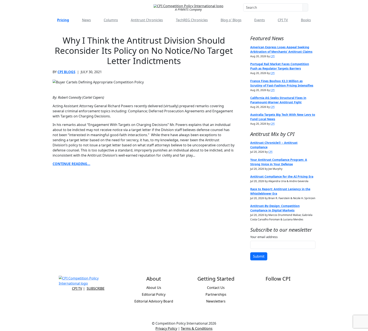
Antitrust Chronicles (147, 20)
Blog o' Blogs (231, 20)
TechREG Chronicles (192, 20)
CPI (272, 56)
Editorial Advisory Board (153, 301)
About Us (153, 287)
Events (259, 20)
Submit (258, 256)
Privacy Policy (166, 328)
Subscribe (96, 288)
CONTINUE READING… (71, 163)
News (86, 20)
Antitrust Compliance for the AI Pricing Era (281, 176)
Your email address (264, 237)
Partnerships (216, 294)
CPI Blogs (66, 72)
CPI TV (283, 20)
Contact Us (216, 287)
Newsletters (216, 301)
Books (306, 20)
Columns (111, 20)
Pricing (63, 20)
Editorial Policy (153, 294)
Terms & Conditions (197, 328)
